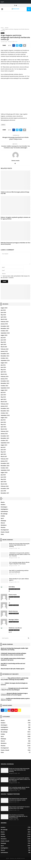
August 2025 (4, 335)
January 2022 (4, 433)
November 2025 (5, 328)
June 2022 (3, 422)
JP (9, 603)
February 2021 (4, 459)
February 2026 (4, 321)
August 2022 (4, 417)
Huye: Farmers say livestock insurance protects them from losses (19, 807)
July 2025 (3, 337)
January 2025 (4, 351)
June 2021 (3, 449)
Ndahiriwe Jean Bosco (15, 628)
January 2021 (4, 461)
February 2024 (5, 376)
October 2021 (4, 440)
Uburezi (3, 523)
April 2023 (3, 399)
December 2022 (5, 408)
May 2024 (3, 369)
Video (2, 534)
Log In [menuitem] (2, 1)
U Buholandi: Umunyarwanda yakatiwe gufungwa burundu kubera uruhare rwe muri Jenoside (19, 554)
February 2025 (4, 349)
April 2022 (3, 426)
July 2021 (3, 447)
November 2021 (5, 438)
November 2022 (5, 411)
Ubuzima (3, 527)
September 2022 (5, 415)
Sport (2, 518)
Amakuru (3, 504)
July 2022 (3, 420)
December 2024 (5, 353)
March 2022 (4, 429)
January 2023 (4, 406)
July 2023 (3, 392)
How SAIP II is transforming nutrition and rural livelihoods (18, 571)
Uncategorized (5, 530)
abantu (3, 124)
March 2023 (4, 401)
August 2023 (4, 390)
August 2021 (4, 445)
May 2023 (3, 397)
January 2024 (4, 378)
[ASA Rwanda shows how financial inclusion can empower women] (4, 800)
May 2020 (3, 479)
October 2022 (4, 413)
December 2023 (5, 381)
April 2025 (3, 344)
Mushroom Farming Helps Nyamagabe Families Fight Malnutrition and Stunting (19, 545)
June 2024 (3, 367)
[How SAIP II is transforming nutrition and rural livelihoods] (4, 572)
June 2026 (3, 312)
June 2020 (3, 477)
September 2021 (5, 442)
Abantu (2, 33)
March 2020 (4, 484)
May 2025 (3, 342)
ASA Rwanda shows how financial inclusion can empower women (18, 799)
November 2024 (5, 356)
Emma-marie (4, 41)
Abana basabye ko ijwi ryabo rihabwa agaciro (12, 668)
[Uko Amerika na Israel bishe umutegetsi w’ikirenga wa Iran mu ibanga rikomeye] (4, 816)
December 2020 (5, 463)
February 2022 (4, 431)
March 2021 (4, 456)
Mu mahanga (4, 513)
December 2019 (5, 488)
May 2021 (3, 452)
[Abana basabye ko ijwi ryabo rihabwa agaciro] (4, 580)
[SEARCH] (28, 638)
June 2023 (3, 394)
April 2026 (3, 317)
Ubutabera (3, 525)
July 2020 (3, 475)
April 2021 (3, 454)
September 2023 (5, 388)
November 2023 (5, 383)
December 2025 (5, 326)
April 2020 (3, 481)
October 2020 (4, 468)
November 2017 (5, 493)
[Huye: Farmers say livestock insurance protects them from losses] (4, 808)
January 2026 (4, 324)
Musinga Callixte (14, 619)
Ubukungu (3, 520)
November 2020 (5, 465)
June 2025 (3, 340)
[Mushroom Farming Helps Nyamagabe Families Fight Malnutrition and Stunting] (4, 545)
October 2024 (4, 358)
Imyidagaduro (4, 509)
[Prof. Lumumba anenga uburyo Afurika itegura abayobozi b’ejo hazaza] (4, 564)
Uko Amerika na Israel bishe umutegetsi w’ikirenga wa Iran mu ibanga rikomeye (18, 816)
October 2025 (4, 330)
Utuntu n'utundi (5, 532)
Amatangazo (4, 507)
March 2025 (4, 346)
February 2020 (5, 486)
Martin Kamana (13, 611)
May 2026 (3, 314)
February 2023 (4, 404)
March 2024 (4, 374)
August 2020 (4, 472)
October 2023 (4, 385)
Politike (3, 516)
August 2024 (4, 362)
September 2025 (5, 333)
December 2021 (5, 436)
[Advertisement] (15, 97)
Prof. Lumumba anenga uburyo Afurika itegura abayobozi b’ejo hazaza (19, 563)
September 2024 (5, 360)
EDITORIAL (12, 587)
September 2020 (5, 470)
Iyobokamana (4, 511)
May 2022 (3, 424)
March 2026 (4, 319)
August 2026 (4, 308)
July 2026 (3, 310)
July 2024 (3, 365)
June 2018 (3, 490)
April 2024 (3, 372)
